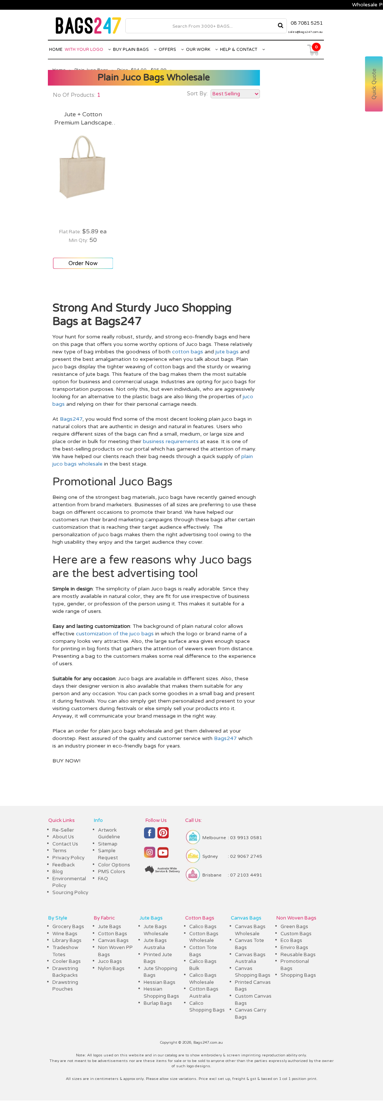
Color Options (114, 865)
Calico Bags (203, 927)
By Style (57, 918)
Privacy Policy (68, 858)
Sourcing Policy (70, 893)
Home (55, 49)
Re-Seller (63, 830)
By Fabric (104, 918)
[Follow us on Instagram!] (149, 856)
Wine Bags (64, 934)
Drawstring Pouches (65, 985)
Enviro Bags (294, 948)
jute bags (227, 352)
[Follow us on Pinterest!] (163, 836)
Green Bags (294, 927)
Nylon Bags (111, 969)
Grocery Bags (68, 927)
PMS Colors (111, 872)
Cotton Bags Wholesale (203, 937)
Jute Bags (109, 927)
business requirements (171, 441)
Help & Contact (239, 49)
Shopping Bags (298, 975)
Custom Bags (296, 934)
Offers (168, 49)
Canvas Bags (113, 940)
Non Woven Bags (296, 918)
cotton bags (187, 352)
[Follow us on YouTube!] (163, 855)
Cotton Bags (112, 934)
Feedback (63, 865)
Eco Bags (291, 940)
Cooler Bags (66, 961)
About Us (63, 837)
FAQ (103, 879)
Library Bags (67, 940)
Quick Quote (373, 84)
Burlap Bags (158, 1003)
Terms (59, 851)
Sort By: (197, 93)
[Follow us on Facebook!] (149, 836)
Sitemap (107, 844)
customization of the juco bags (115, 633)
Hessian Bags (159, 982)
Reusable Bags (298, 955)
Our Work (198, 49)
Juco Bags (110, 961)
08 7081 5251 (307, 23)
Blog (57, 872)
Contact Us (65, 844)
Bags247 (71, 419)
